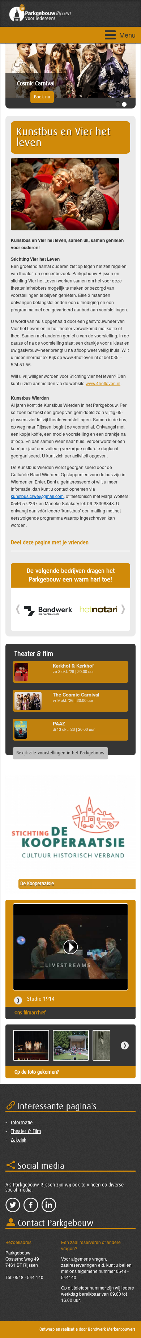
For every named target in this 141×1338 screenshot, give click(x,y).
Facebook (31, 1205)
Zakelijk (18, 1140)
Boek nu (42, 97)
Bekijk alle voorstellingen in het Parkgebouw (60, 753)
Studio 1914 (41, 999)
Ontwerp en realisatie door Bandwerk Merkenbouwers (87, 1329)
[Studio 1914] (70, 946)
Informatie (22, 1122)
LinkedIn (49, 1205)
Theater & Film (26, 1131)
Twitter (12, 1205)
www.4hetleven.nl (103, 383)
